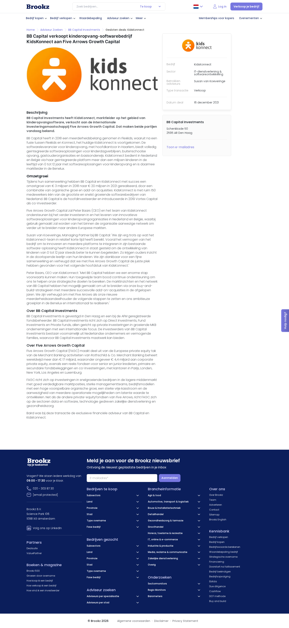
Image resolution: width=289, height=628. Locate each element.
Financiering (216, 561)
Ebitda (213, 581)
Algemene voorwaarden (133, 621)
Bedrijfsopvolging (219, 576)
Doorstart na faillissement (224, 566)
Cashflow (215, 591)
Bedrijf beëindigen (220, 571)
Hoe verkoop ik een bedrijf (41, 585)
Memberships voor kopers (216, 18)
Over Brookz (216, 495)
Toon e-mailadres (180, 147)
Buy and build (217, 601)
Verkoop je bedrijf (246, 6)
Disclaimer (161, 621)
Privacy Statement (185, 621)
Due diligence (217, 586)
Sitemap (214, 514)
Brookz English (217, 519)
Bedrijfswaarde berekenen (224, 547)
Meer (139, 18)
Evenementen (249, 18)
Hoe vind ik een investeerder (43, 590)
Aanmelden (169, 478)
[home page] (38, 7)
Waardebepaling (90, 18)
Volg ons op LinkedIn (47, 528)
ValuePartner (34, 553)
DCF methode (217, 596)
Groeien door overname (41, 575)
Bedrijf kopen (35, 18)
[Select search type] (159, 6)
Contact (214, 509)
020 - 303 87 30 (43, 488)
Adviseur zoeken (118, 18)
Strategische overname (223, 556)
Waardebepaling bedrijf (223, 552)
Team (212, 499)
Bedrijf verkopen (61, 18)
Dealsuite (32, 548)
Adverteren (215, 504)
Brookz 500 (33, 570)
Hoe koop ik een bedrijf (40, 580)
